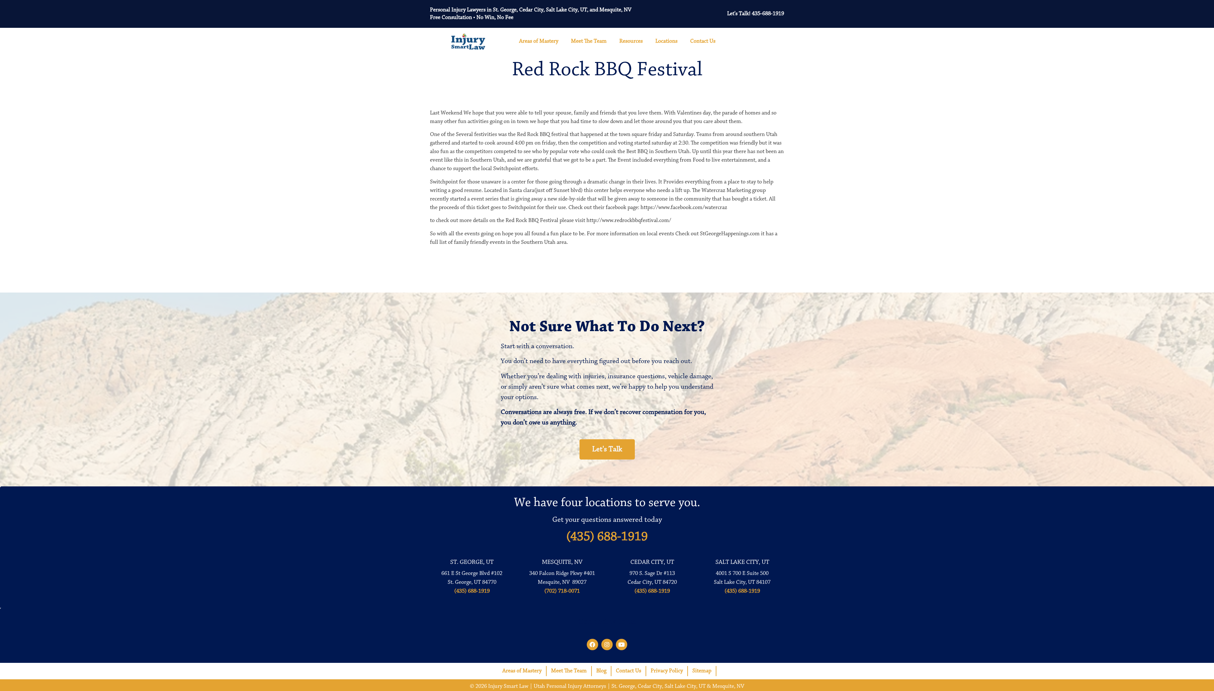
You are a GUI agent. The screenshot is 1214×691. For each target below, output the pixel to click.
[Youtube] (621, 644)
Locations (666, 41)
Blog (601, 671)
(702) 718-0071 (562, 591)
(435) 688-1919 (607, 537)
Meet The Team (589, 41)
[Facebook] (592, 644)
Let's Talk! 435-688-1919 (755, 14)
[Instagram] (607, 644)
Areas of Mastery (538, 41)
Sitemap (701, 671)
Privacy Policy (667, 671)
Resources (631, 41)
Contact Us (702, 41)
